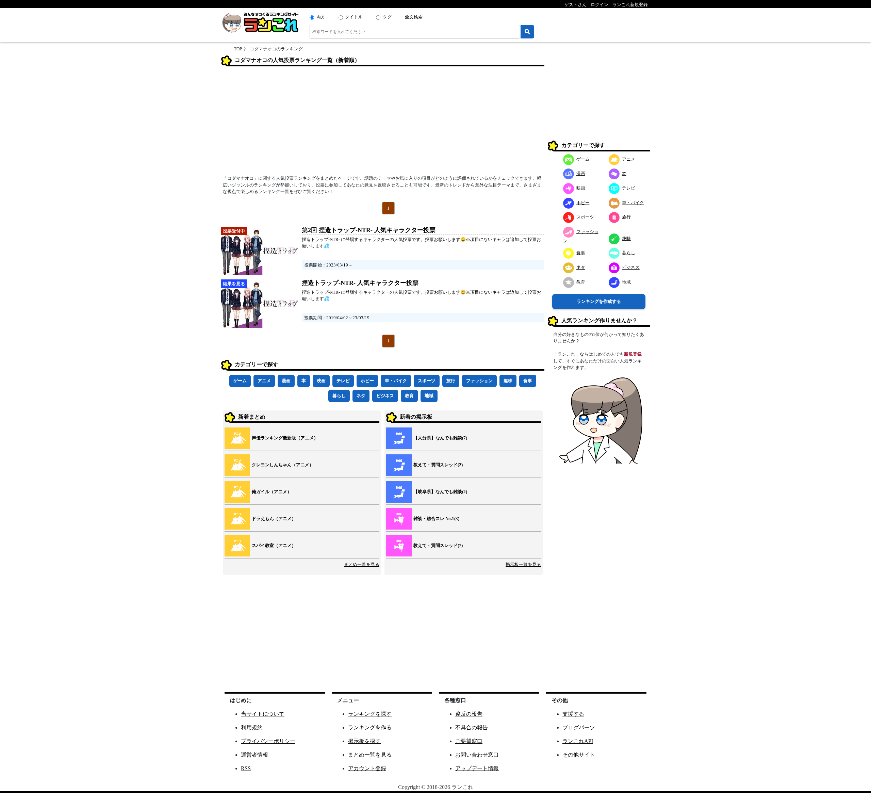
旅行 (450, 380)
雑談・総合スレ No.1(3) (436, 518)
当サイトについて (262, 714)
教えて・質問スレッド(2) (438, 464)
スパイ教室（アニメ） (274, 545)
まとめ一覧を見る (361, 564)
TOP (238, 48)
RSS (246, 768)
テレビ (343, 380)
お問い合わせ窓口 (477, 755)
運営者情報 (254, 755)
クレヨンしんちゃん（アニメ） (283, 464)
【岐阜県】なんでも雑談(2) (440, 491)
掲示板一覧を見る (523, 564)
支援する (573, 714)
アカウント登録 (367, 768)
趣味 (508, 380)
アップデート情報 (477, 768)
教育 (409, 395)
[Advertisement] (382, 123)
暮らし (339, 395)
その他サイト (578, 755)
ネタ (361, 395)
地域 (429, 395)
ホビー (367, 380)
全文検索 (414, 16)
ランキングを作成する (599, 301)
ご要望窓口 (468, 741)
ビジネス (385, 395)
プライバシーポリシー (268, 741)
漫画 (286, 380)
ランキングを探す (370, 714)
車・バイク (396, 380)
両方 (320, 16)
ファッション (479, 380)
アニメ (264, 380)
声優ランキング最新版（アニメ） (285, 437)
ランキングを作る (370, 727)
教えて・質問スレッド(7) (438, 545)
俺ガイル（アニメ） (272, 491)
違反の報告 (468, 714)
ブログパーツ (578, 727)
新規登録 (633, 354)
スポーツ (427, 380)
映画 (321, 380)
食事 (527, 380)
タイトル (354, 16)
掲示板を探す (364, 741)
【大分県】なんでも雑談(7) (440, 437)
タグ (387, 16)
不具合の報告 (471, 727)
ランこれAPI (577, 741)
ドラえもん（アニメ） (274, 518)
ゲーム (240, 380)
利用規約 (252, 727)
